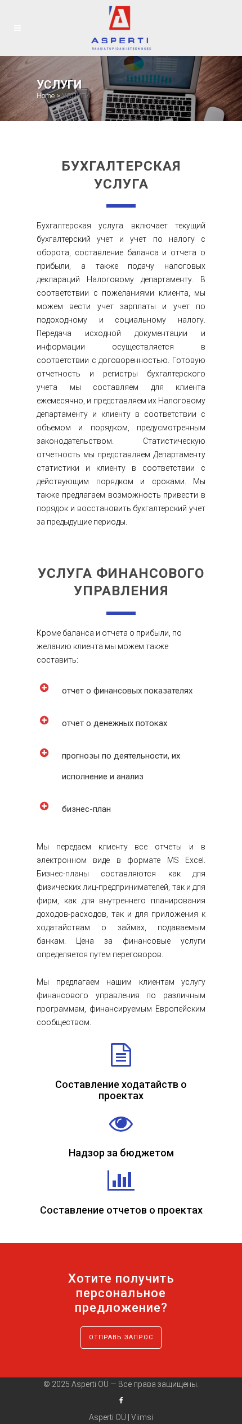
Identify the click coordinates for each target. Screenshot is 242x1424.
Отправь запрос (121, 1337)
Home (46, 95)
